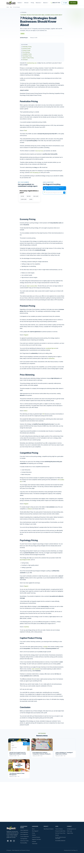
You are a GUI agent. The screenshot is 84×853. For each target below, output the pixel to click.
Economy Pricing (26, 48)
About (33, 828)
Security (57, 835)
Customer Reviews (36, 837)
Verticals (26, 2)
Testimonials (34, 843)
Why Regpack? (35, 831)
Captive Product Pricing (27, 57)
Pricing (32, 2)
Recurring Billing (23, 842)
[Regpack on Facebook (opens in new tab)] (11, 841)
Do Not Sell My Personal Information (60, 838)
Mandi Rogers (24, 37)
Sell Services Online (24, 840)
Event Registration (24, 834)
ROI (43, 414)
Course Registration (24, 836)
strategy (45, 646)
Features (19, 2)
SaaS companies (36, 668)
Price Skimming (26, 52)
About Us (45, 2)
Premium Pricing (26, 50)
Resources (38, 2)
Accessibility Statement (60, 840)
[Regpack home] (11, 3)
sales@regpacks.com (71, 828)
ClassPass (26, 626)
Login (65, 2)
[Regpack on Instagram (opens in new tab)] (14, 841)
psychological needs (25, 559)
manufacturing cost (31, 63)
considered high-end (51, 348)
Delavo (25, 410)
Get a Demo (73, 2)
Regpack (26, 334)
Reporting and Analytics (49, 828)
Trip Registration (23, 838)
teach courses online (32, 286)
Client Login (69, 831)
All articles (23, 12)
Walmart (30, 508)
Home (8, 7)
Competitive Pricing (26, 54)
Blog (11, 7)
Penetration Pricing (26, 46)
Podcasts (34, 841)
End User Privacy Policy (60, 833)
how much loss (39, 150)
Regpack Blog (70, 833)
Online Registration (24, 830)
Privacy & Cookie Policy (60, 831)
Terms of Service (59, 828)
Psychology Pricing (26, 56)
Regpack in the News (36, 839)
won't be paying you (35, 172)
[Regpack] (13, 828)
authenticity (51, 358)
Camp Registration (24, 832)
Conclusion (25, 59)
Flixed (25, 130)
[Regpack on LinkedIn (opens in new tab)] (8, 841)
